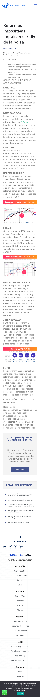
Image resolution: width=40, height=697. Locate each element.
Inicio (5, 53)
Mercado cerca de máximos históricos (20, 500)
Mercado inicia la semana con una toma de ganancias (19, 517)
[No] (36, 689)
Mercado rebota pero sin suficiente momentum (19, 523)
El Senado (25, 122)
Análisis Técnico (13, 53)
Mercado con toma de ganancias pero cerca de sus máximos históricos (20, 495)
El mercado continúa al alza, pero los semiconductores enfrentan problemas (21, 505)
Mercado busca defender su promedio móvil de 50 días (21, 511)
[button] (5, 547)
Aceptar (20, 694)
